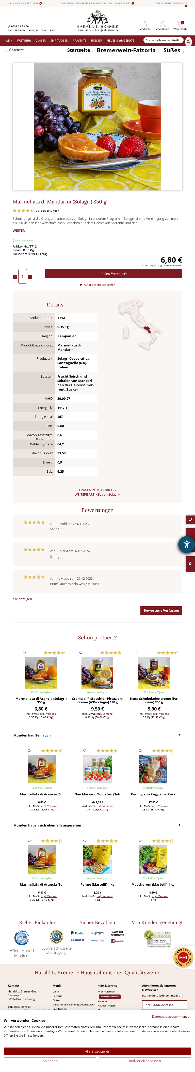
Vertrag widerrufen (110, 996)
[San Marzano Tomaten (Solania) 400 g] (97, 769)
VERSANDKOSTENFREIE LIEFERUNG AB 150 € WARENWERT (96, 3)
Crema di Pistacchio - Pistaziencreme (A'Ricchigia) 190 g (97, 700)
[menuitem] (145, 24)
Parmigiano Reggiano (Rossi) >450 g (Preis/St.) (153, 794)
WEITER (19, 230)
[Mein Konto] (162, 24)
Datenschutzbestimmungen (171, 1016)
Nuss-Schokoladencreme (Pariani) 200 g (154, 700)
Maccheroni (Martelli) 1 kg (153, 885)
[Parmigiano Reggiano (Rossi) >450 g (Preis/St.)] (153, 769)
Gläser (57, 1000)
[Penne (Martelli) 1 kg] (97, 859)
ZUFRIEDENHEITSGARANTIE (170, 3)
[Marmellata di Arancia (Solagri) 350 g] (41, 673)
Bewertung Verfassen (161, 610)
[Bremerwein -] (97, 30)
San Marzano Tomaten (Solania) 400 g (97, 794)
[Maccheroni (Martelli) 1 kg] (153, 859)
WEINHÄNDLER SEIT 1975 (23, 3)
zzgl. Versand (48, 713)
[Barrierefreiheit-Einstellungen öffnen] (186, 544)
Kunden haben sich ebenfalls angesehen (47, 825)
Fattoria (57, 996)
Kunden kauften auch (32, 735)
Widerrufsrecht (107, 991)
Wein (56, 991)
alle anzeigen (22, 599)
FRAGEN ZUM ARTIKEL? (96, 490)
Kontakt (102, 1001)
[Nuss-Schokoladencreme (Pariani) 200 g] (154, 673)
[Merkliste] (145, 24)
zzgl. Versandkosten (170, 265)
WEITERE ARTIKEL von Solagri (97, 494)
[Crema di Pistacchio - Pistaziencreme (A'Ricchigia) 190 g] (97, 673)
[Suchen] (188, 42)
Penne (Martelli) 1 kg (97, 885)
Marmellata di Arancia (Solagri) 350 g (41, 700)
